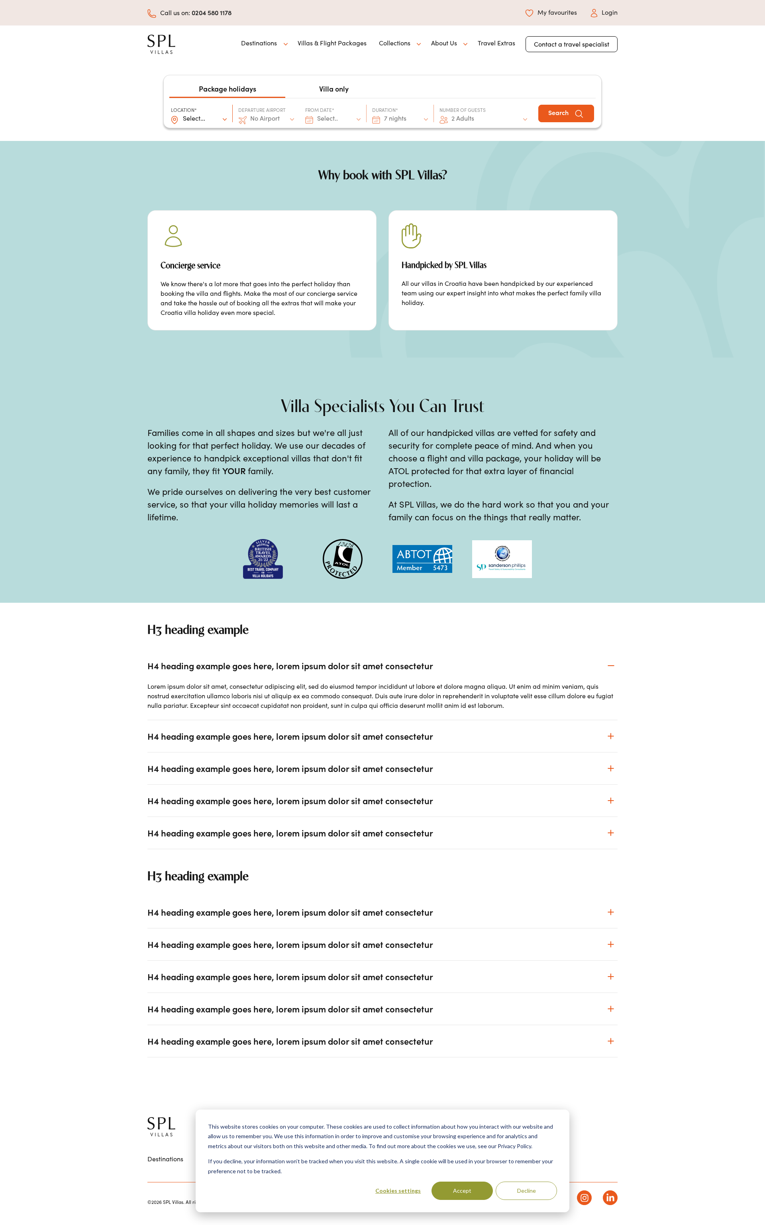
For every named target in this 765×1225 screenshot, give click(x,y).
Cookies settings (398, 1190)
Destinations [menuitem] (165, 1159)
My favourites (557, 12)
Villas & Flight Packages (332, 43)
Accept (462, 1190)
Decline (526, 1190)
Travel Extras (496, 43)
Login (610, 12)
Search (559, 112)
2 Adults (462, 118)
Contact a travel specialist (571, 44)
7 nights (395, 118)
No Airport (265, 118)
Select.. (327, 118)
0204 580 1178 (211, 12)
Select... (194, 118)
